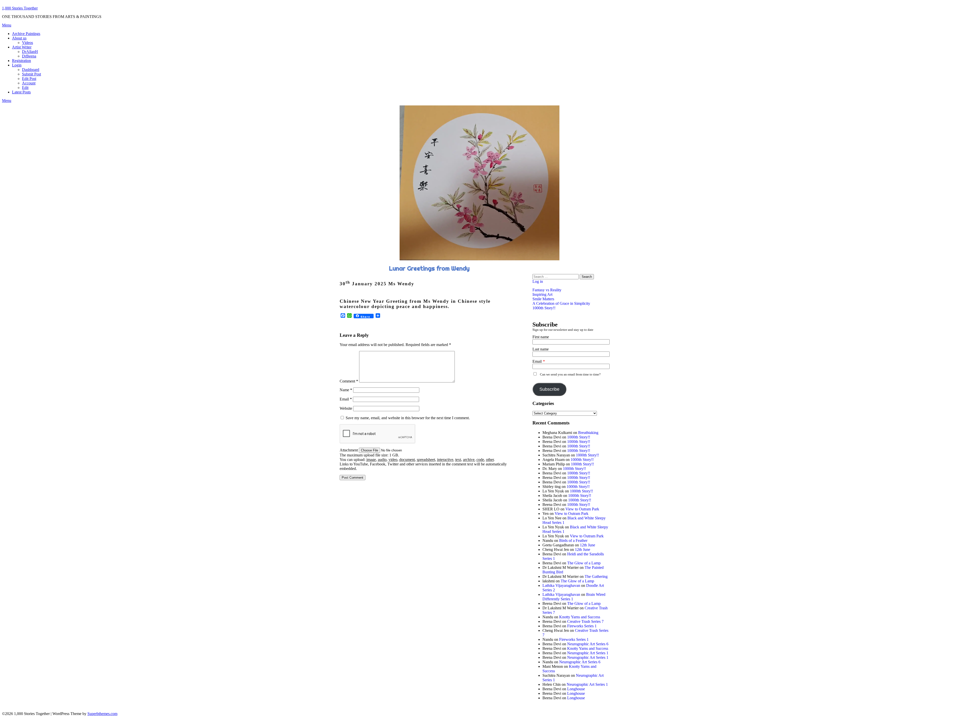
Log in (537, 281)
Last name (540, 349)
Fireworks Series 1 (582, 626)
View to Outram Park (582, 509)
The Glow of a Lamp (584, 563)
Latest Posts (21, 92)
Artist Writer (21, 47)
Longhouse (576, 689)
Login (16, 65)
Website (346, 408)
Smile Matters (543, 299)
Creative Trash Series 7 (585, 621)
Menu (6, 25)
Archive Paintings (26, 33)
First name (540, 337)
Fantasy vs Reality (546, 290)
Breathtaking (588, 432)
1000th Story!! (543, 308)
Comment (349, 381)
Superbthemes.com (102, 714)
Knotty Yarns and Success (579, 617)
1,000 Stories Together (20, 8)
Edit (25, 87)
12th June (587, 545)
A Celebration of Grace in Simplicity (561, 303)
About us (19, 38)
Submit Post (31, 74)
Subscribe (549, 389)
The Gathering (596, 576)
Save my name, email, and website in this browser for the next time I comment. (408, 418)
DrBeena (29, 56)
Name (346, 390)
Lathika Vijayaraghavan (561, 585)
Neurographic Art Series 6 (587, 644)
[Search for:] (556, 276)
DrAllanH (30, 51)
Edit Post (29, 78)
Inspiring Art (542, 294)
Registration (21, 60)
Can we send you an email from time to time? (570, 374)
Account (28, 83)
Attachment (349, 450)
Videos (27, 42)
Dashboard (30, 69)
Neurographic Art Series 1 (587, 653)
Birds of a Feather (573, 540)
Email (346, 399)
